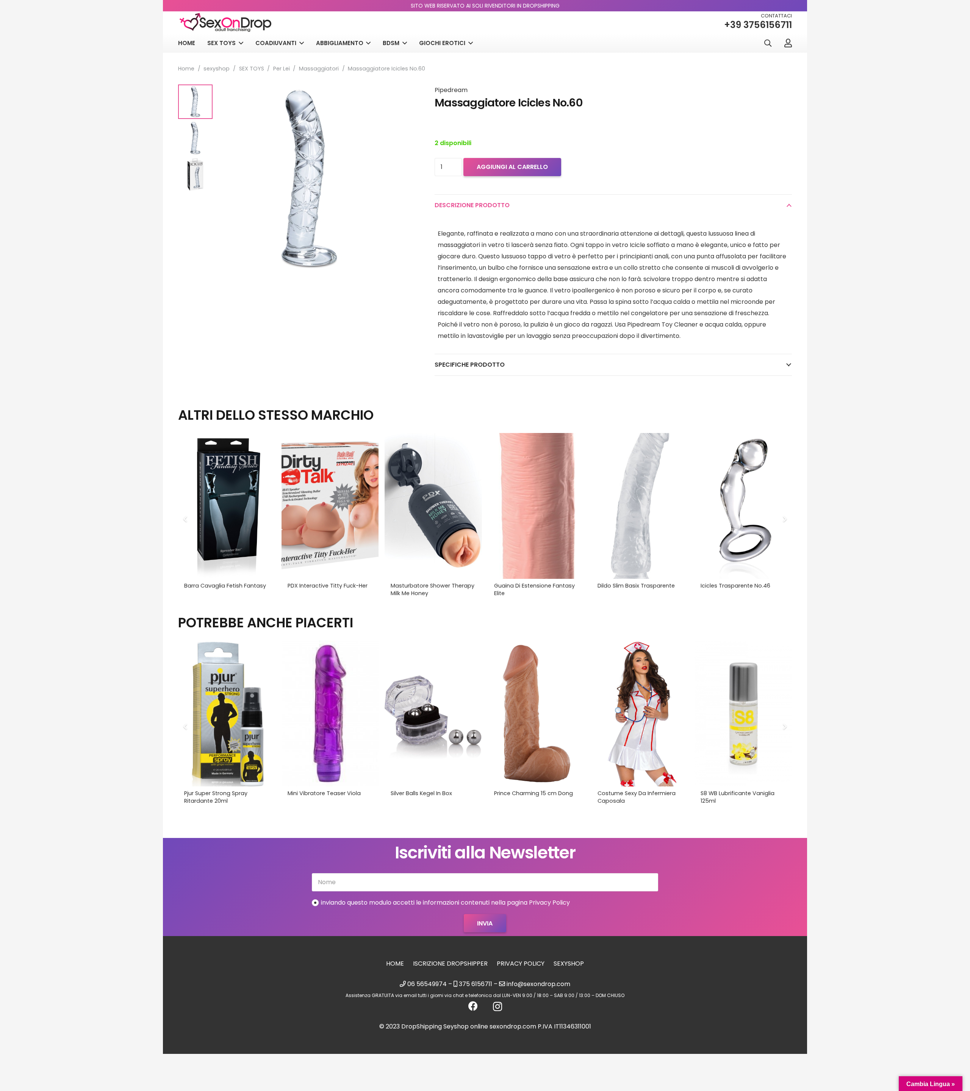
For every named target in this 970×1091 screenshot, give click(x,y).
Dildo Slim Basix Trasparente (636, 585)
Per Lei (281, 68)
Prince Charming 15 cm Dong (533, 793)
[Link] (788, 43)
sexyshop (216, 68)
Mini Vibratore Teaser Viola (324, 793)
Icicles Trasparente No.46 (735, 585)
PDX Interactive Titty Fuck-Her (328, 585)
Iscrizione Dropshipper (450, 963)
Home (186, 68)
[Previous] (185, 519)
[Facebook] (473, 1006)
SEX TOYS (251, 68)
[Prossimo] (784, 519)
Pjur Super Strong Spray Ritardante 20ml (215, 797)
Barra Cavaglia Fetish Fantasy (225, 585)
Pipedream (451, 90)
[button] (768, 43)
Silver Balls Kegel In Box (421, 793)
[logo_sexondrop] (225, 23)
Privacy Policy (520, 963)
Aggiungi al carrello (512, 167)
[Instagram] (497, 1006)
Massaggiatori (319, 68)
